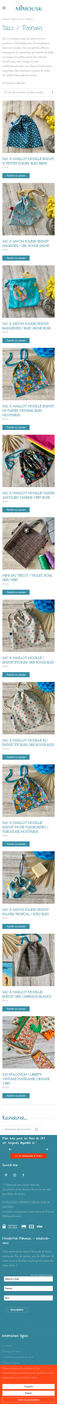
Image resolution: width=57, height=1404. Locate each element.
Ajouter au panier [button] (15, 175)
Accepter (28, 1386)
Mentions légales (11, 1363)
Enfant (14, 19)
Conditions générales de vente (18, 1357)
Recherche (36, 1129)
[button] (4, 8)
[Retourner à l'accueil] (28, 8)
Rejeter (28, 1393)
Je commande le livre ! (30, 1156)
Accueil (5, 19)
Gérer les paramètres (28, 1400)
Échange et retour (11, 1351)
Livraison (7, 1346)
